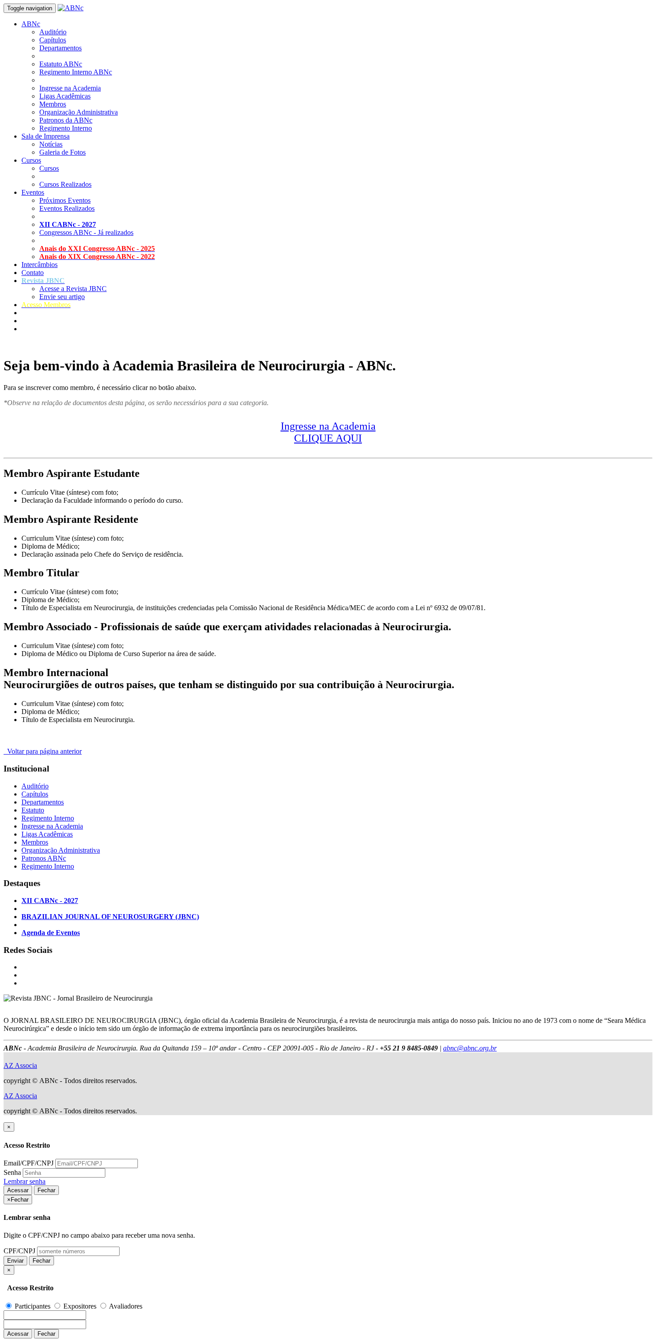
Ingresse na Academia (70, 88)
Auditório (52, 32)
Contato (32, 272)
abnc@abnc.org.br (470, 1048)
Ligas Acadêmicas (65, 96)
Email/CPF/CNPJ (29, 1163)
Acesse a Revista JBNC (73, 288)
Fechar (46, 1190)
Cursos (49, 168)
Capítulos (52, 40)
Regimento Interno (65, 128)
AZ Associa (20, 1065)
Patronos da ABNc (65, 120)
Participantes (32, 1306)
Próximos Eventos (65, 200)
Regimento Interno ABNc (75, 72)
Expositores (80, 1306)
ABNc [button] (30, 24)
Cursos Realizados (65, 184)
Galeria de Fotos (62, 152)
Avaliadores (125, 1306)
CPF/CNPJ (19, 1251)
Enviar (15, 1260)
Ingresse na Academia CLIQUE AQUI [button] (328, 432)
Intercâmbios (39, 264)
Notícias (50, 144)
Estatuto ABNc (60, 64)
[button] (43, 280)
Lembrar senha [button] (25, 1181)
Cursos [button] (31, 160)
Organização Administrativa (78, 112)
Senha (12, 1172)
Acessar (18, 1190)
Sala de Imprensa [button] (45, 136)
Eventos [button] (32, 192)
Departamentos (60, 48)
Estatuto (32, 810)
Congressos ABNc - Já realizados (86, 232)
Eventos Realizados (67, 208)
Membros (52, 104)
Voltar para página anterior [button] (43, 751)
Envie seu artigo (62, 296)
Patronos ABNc (43, 858)
